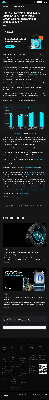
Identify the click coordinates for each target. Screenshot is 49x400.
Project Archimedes (33, 361)
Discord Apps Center (15, 387)
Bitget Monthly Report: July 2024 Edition (10, 206)
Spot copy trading (14, 361)
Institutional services (33, 359)
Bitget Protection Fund (18, 133)
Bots (12, 368)
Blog (7, 6)
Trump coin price (23, 380)
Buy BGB (22, 353)
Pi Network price (23, 373)
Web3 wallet (13, 377)
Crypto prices (23, 358)
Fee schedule (32, 372)
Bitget (4, 6)
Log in (34, 2)
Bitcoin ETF (22, 369)
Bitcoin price (22, 360)
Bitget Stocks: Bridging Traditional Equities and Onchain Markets (23, 298)
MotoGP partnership (6, 372)
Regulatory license (42, 353)
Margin (12, 357)
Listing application (33, 353)
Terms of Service (42, 359)
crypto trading (39, 159)
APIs (12, 370)
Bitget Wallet (27, 174)
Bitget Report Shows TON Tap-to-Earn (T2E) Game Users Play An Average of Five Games (30, 206)
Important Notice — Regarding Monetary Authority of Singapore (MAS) (21, 254)
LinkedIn (31, 189)
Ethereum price (23, 362)
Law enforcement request (42, 346)
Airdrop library (14, 389)
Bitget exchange (40, 169)
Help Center (31, 345)
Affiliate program (32, 357)
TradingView (13, 379)
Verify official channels (31, 348)
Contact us (4, 345)
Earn (12, 359)
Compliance (41, 350)
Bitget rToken (23, 384)
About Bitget (4, 342)
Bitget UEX (4, 366)
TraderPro (13, 374)
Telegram (25, 189)
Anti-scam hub (32, 350)
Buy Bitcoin (22, 345)
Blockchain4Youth (5, 374)
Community (4, 347)
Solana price (22, 377)
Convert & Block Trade (14, 354)
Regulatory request (42, 348)
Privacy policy (41, 357)
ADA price (22, 375)
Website (17, 189)
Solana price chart (24, 364)
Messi (11, 183)
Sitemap (3, 379)
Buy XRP (22, 351)
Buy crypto (22, 342)
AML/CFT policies (42, 355)
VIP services (31, 355)
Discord (35, 189)
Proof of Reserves (33, 74)
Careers (3, 349)
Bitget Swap (13, 381)
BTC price (28, 97)
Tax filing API (32, 374)
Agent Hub (13, 372)
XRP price (22, 371)
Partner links (4, 368)
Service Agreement (42, 342)
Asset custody (32, 364)
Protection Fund (5, 364)
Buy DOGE (22, 349)
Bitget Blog (4, 353)
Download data (32, 366)
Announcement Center (5, 359)
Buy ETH (22, 347)
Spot (12, 342)
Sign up (39, 2)
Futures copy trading (15, 364)
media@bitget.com (23, 193)
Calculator (22, 366)
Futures (12, 345)
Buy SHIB (22, 356)
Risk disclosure (42, 361)
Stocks (12, 351)
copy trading (33, 172)
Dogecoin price (23, 382)
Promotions (31, 368)
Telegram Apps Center (14, 384)
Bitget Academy (5, 351)
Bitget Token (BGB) (6, 356)
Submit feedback (32, 342)
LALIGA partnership (6, 370)
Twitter (21, 189)
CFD (12, 347)
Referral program (32, 370)
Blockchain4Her (5, 377)
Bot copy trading (14, 366)
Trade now (24, 327)
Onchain (12, 349)
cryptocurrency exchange (31, 167)
